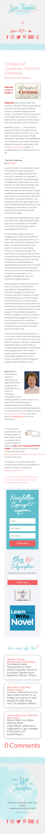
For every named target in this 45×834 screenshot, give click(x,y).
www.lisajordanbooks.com (22, 808)
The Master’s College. (17, 414)
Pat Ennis (11, 163)
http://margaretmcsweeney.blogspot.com (24, 454)
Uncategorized (24, 78)
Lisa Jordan (11, 78)
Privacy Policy (22, 812)
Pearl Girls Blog (17, 147)
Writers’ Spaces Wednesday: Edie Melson (21, 660)
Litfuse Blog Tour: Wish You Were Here (22, 716)
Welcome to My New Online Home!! (18, 688)
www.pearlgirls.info (13, 470)
